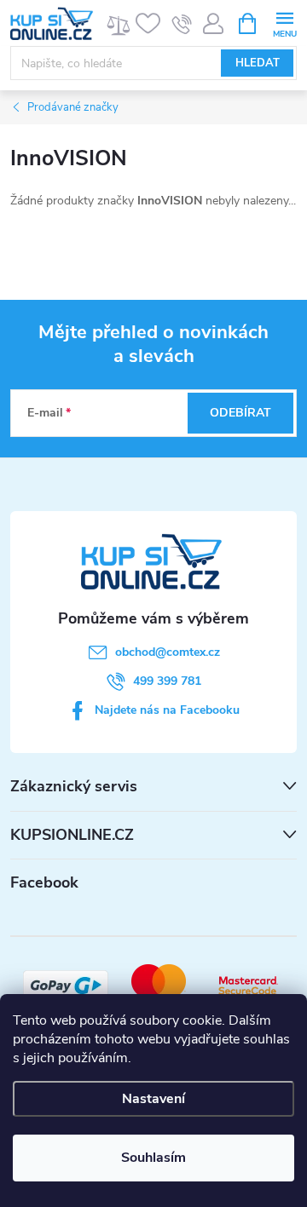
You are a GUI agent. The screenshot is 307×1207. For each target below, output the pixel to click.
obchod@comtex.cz (167, 652)
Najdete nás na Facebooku (167, 710)
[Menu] (284, 22)
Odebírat (240, 413)
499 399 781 (167, 681)
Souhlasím (153, 1157)
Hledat (257, 63)
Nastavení (153, 1098)
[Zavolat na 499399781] (182, 24)
